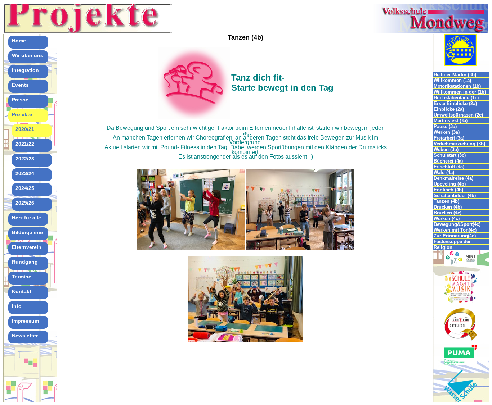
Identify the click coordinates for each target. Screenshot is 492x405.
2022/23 (24, 158)
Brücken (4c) (447, 212)
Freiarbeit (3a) (449, 138)
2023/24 (24, 173)
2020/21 (24, 129)
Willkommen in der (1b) (460, 92)
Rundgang (25, 262)
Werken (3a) (447, 132)
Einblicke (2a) (449, 109)
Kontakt (21, 291)
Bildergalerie (27, 232)
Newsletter (25, 335)
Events (20, 85)
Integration (25, 70)
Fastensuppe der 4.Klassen (452, 241)
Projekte (22, 114)
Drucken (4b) (448, 207)
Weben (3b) (447, 149)
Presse (20, 100)
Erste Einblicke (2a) (455, 103)
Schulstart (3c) (450, 155)
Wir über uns (27, 55)
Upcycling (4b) (450, 184)
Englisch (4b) (448, 189)
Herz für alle (26, 217)
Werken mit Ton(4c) (455, 230)
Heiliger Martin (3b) (455, 74)
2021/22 (24, 144)
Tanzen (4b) (446, 201)
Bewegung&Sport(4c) (457, 224)
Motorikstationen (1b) (457, 86)
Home (19, 41)
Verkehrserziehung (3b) (459, 143)
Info (17, 306)
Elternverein (26, 247)
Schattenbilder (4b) (455, 195)
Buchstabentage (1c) (456, 97)
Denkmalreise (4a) (453, 178)
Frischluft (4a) (449, 166)
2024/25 (24, 188)
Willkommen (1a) (452, 80)
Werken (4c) (447, 218)
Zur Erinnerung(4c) (455, 235)
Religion (443, 247)
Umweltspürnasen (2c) (458, 115)
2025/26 (24, 203)
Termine (21, 276)
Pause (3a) (445, 126)
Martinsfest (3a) (451, 120)
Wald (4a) (444, 172)
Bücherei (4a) (448, 161)
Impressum (25, 321)
